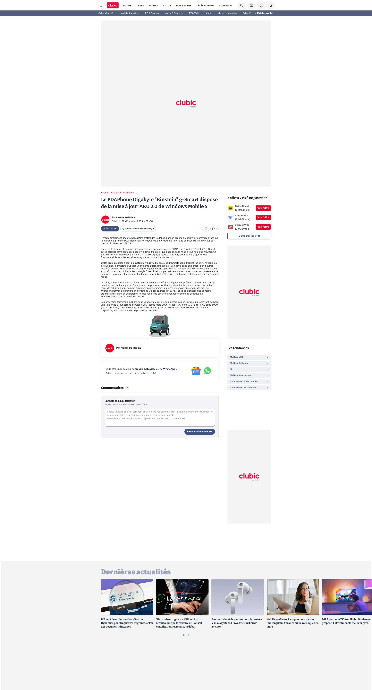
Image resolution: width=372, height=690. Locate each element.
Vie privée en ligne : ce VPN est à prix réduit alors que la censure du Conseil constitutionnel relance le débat (179, 623)
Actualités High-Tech (122, 192)
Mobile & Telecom (173, 13)
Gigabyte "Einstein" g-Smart (199, 249)
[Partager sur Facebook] (365, 665)
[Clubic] (113, 5)
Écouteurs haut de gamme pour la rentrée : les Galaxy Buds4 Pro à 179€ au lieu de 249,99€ (237, 623)
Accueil (105, 192)
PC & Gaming (152, 13)
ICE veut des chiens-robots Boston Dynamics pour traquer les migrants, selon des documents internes (127, 623)
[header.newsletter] (251, 6)
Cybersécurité (105, 13)
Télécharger (205, 6)
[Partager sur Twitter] (365, 675)
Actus (127, 6)
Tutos (167, 6)
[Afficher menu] (101, 6)
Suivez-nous (110, 228)
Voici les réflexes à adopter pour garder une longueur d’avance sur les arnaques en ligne (293, 623)
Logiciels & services (129, 13)
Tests (140, 6)
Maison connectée (227, 13)
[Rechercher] (241, 6)
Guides (153, 6)
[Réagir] (206, 228)
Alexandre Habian (126, 217)
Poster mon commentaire (199, 432)
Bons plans (183, 6)
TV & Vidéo (194, 13)
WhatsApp (169, 369)
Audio (209, 13)
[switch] (261, 5)
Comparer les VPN (249, 236)
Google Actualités (145, 369)
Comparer (226, 6)
